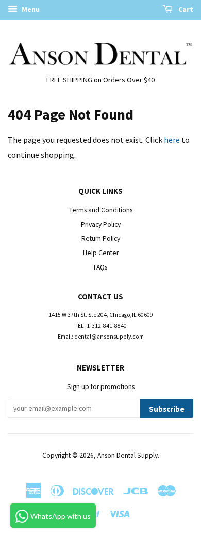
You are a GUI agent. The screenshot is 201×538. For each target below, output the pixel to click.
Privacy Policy (101, 224)
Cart (185, 9)
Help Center (101, 252)
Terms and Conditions (100, 210)
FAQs (100, 267)
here (172, 139)
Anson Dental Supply (127, 455)
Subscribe (167, 409)
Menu (30, 9)
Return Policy (100, 238)
